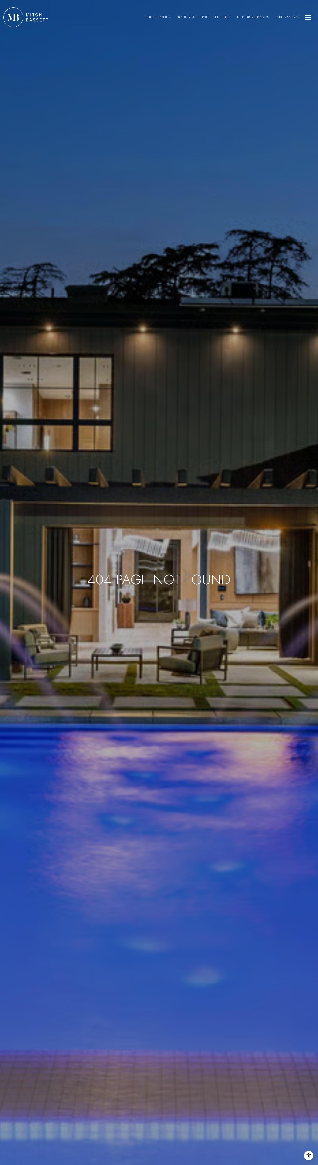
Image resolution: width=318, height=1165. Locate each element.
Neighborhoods (253, 17)
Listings (223, 17)
